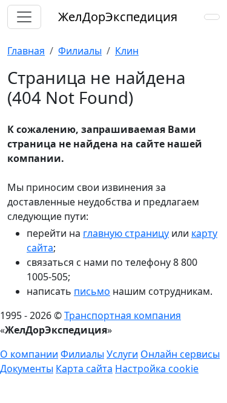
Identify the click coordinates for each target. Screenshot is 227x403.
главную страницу (126, 233)
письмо (92, 291)
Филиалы (82, 354)
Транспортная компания (122, 315)
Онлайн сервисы (180, 354)
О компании (29, 354)
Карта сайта (84, 368)
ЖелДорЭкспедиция (117, 16)
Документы (26, 368)
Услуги (122, 354)
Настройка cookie (157, 368)
